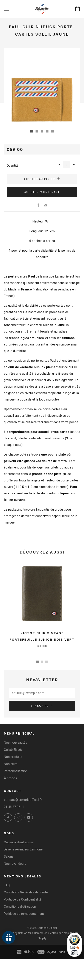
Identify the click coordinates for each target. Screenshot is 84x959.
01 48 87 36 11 (14, 807)
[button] (31, 131)
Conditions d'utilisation (20, 907)
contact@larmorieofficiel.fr (23, 800)
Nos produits (13, 757)
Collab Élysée (13, 750)
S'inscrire (40, 705)
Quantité (13, 165)
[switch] (74, 952)
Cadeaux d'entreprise (19, 842)
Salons (9, 856)
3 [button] (46, 662)
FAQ (7, 885)
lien (11, 500)
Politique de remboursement (24, 914)
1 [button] (37, 662)
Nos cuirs (10, 764)
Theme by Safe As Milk (19, 933)
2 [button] (42, 662)
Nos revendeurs (15, 864)
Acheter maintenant (42, 192)
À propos (10, 778)
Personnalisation (16, 771)
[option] (42, 86)
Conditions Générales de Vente (26, 892)
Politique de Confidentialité (22, 899)
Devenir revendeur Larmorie (23, 849)
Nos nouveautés (15, 742)
